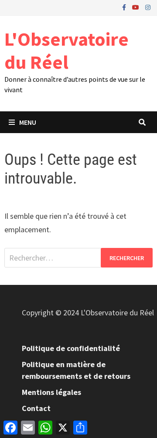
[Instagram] (148, 7)
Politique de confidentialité (71, 348)
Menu (27, 122)
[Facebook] (125, 7)
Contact (36, 408)
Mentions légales (51, 392)
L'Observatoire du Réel (66, 50)
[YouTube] (136, 7)
